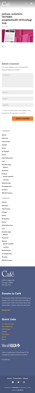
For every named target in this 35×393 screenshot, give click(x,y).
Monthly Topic (6, 164)
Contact (9, 378)
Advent (4, 135)
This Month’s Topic (8, 324)
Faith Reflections (7, 158)
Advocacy (5, 138)
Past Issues (5, 334)
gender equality (8, 176)
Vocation (4, 190)
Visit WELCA (6, 359)
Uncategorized (7, 186)
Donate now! (6, 310)
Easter (4, 148)
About (4, 339)
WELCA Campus (7, 193)
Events (4, 155)
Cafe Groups (6, 141)
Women (5, 167)
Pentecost (5, 170)
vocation (6, 180)
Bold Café (15, 387)
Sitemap (25, 378)
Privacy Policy (17, 378)
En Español (5, 151)
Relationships (6, 183)
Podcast (4, 174)
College (4, 145)
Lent (3, 161)
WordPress (20, 390)
